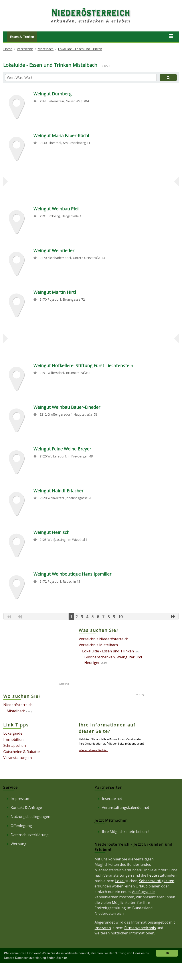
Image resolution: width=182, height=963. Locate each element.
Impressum (20, 798)
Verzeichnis (25, 49)
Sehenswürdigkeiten (156, 880)
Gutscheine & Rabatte (21, 751)
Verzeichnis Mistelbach (98, 644)
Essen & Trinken (22, 36)
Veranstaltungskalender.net (125, 807)
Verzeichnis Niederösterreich (103, 638)
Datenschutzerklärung (30, 834)
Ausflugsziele (143, 891)
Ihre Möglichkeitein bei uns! (125, 831)
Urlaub (142, 886)
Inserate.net (112, 798)
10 (120, 616)
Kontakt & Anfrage (26, 807)
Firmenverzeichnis (140, 927)
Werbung (18, 843)
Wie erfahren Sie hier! (93, 750)
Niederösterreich (17, 704)
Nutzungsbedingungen (30, 816)
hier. (65, 957)
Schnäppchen (14, 745)
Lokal (120, 880)
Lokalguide (12, 733)
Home (7, 49)
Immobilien (13, 739)
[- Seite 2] (173, 616)
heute (152, 875)
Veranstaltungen (17, 757)
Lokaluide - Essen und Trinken (80, 49)
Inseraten (103, 927)
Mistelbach (45, 49)
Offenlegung (21, 825)
